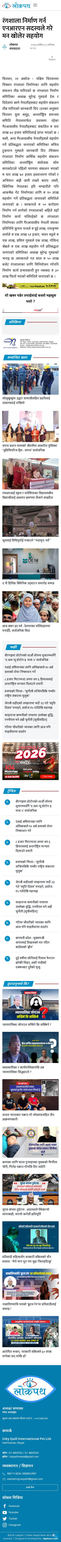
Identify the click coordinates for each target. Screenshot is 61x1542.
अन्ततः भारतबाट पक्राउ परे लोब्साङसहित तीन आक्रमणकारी (28, 1117)
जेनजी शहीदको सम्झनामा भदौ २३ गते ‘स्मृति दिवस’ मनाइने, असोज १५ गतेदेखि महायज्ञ (30, 705)
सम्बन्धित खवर (17, 357)
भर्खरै (13, 647)
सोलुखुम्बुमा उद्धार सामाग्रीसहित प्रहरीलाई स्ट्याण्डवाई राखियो (26, 401)
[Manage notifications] (53, 1535)
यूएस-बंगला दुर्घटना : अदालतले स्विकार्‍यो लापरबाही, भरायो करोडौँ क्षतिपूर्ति (25, 1212)
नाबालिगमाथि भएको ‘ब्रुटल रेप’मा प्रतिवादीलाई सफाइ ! (29, 1307)
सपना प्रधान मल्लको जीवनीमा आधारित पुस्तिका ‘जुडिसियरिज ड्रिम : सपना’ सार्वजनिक (29, 448)
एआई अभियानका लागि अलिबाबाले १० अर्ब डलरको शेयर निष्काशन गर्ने (29, 670)
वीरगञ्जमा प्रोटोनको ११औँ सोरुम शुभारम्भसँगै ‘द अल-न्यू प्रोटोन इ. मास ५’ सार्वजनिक (30, 658)
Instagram (15, 1525)
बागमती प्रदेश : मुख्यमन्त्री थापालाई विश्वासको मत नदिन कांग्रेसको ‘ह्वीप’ (32, 942)
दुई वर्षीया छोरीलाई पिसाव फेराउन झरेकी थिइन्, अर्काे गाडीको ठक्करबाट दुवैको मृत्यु (35, 963)
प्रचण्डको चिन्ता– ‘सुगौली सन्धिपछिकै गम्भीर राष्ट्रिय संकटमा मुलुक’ (30, 694)
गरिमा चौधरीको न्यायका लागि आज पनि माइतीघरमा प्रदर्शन (28, 729)
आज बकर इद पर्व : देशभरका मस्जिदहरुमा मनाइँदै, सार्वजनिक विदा (26, 628)
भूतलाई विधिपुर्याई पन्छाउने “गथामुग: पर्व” (26, 540)
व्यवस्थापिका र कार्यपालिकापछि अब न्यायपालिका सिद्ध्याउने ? (23, 1070)
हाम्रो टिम (30, 1487)
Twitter (13, 1519)
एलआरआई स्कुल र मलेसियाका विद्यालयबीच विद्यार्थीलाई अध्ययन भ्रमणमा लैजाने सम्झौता (27, 495)
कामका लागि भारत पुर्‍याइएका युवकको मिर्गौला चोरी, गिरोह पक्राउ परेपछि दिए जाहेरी (29, 1165)
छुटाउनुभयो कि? (18, 984)
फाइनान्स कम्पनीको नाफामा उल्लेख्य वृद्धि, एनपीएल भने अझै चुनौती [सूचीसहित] (29, 717)
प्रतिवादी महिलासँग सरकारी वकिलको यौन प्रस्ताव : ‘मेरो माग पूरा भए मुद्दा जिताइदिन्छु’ (27, 1259)
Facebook (14, 1506)
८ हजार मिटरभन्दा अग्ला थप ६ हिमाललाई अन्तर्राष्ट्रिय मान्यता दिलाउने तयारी (29, 682)
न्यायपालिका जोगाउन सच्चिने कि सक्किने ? (26, 1024)
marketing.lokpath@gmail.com (25, 1479)
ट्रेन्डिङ (12, 791)
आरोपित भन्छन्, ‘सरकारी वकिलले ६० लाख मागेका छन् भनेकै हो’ (26, 1354)
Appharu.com (50, 1538)
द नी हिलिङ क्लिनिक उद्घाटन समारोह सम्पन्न (28, 583)
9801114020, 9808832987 (21, 1474)
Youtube (13, 1512)
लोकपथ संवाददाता (14, 46)
